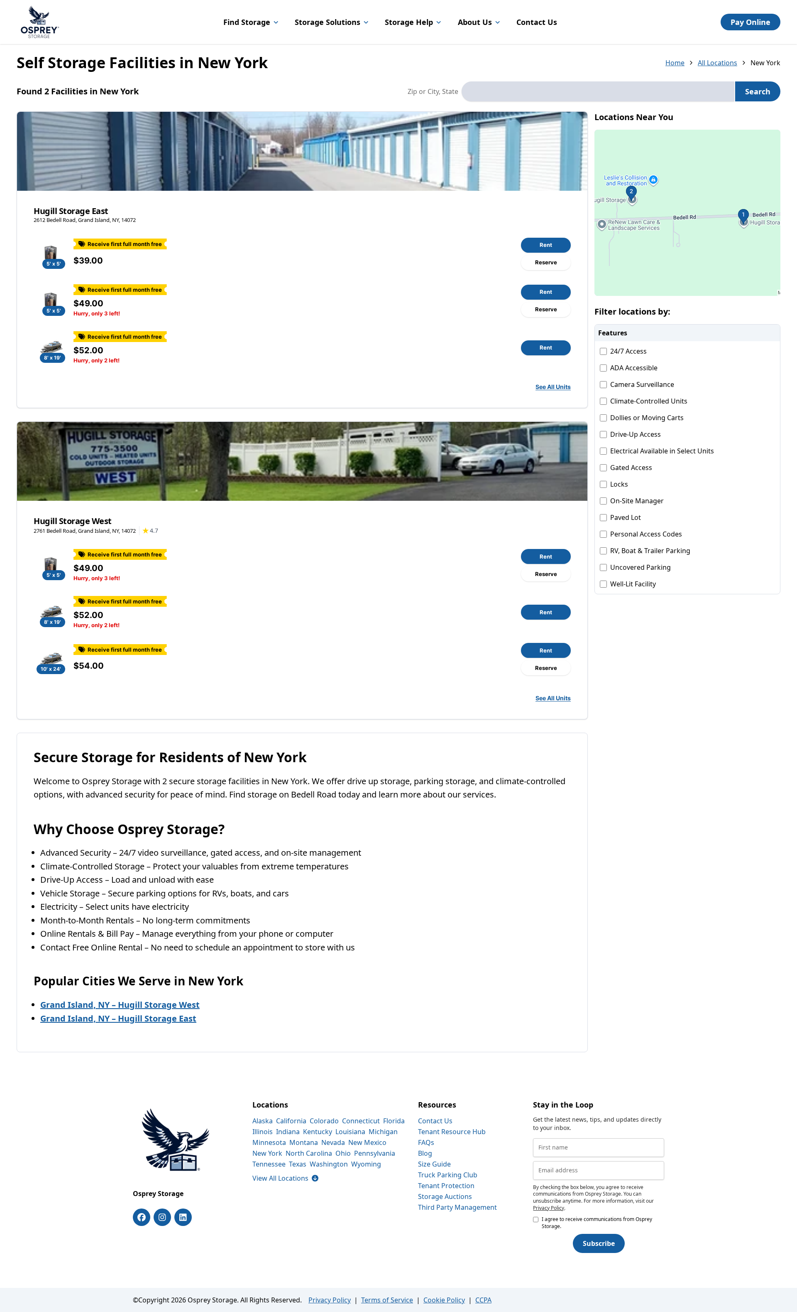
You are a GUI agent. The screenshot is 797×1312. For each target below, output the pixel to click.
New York (267, 1153)
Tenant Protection (446, 1185)
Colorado (324, 1120)
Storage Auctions (445, 1196)
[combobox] (598, 91)
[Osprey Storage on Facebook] (141, 1217)
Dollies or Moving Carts (647, 417)
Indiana (288, 1131)
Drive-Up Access (635, 434)
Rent (546, 244)
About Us (475, 22)
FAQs (426, 1142)
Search (757, 91)
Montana (303, 1142)
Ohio (343, 1153)
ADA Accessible (634, 367)
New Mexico (367, 1142)
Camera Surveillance (642, 384)
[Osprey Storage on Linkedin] (183, 1217)
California (291, 1120)
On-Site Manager (637, 500)
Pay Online (750, 22)
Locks (619, 484)
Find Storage (246, 22)
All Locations (717, 62)
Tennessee (269, 1164)
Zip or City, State (433, 91)
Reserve (546, 262)
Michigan (383, 1131)
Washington (329, 1164)
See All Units (553, 386)
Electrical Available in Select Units (662, 450)
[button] (687, 213)
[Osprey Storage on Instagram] (162, 1217)
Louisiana (350, 1131)
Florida (394, 1120)
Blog (425, 1153)
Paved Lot (625, 517)
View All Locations (285, 1178)
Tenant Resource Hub (452, 1131)
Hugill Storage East (71, 211)
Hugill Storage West (73, 521)
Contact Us (536, 22)
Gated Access (631, 467)
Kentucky (317, 1131)
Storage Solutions (327, 22)
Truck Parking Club (447, 1174)
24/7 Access (628, 351)
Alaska (262, 1120)
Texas (297, 1164)
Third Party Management (457, 1207)
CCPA (483, 1300)
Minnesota (269, 1142)
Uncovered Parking (640, 567)
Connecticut (361, 1120)
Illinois (262, 1131)
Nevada (333, 1142)
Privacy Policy (548, 1207)
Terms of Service (387, 1300)
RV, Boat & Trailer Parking (650, 550)
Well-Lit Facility (633, 583)
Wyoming (366, 1164)
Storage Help (409, 22)
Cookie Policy (444, 1300)
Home (675, 62)
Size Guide (434, 1164)
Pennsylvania (374, 1153)
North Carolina (309, 1153)
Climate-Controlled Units (648, 401)
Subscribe (599, 1243)
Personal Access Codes (646, 534)
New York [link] (765, 62)
